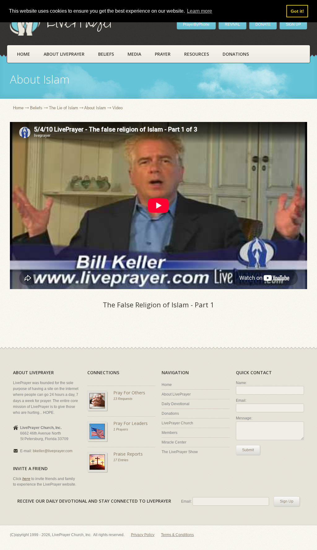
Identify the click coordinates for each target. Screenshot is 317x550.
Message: (244, 418)
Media (134, 54)
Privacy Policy (142, 535)
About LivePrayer (64, 54)
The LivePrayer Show (180, 452)
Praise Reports (128, 454)
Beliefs (106, 54)
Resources (196, 54)
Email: (241, 400)
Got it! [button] (297, 11)
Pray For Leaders (130, 423)
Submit (248, 450)
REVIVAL (232, 24)
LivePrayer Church (177, 423)
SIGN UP (293, 24)
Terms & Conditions (177, 535)
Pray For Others (129, 393)
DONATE (263, 24)
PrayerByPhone (196, 24)
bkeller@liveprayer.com (52, 451)
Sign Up (286, 501)
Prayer (163, 54)
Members (169, 433)
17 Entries (120, 460)
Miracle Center (174, 442)
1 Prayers (120, 429)
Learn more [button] (199, 11)
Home (23, 54)
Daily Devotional (175, 404)
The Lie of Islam (63, 108)
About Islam (95, 108)
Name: (241, 383)
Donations (236, 54)
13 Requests (122, 399)
